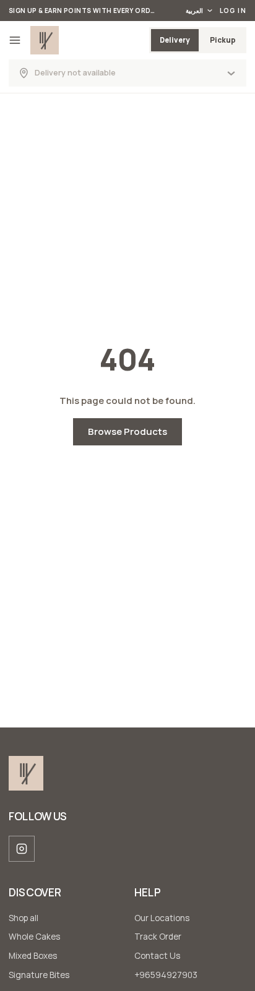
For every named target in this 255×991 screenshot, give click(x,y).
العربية (194, 10)
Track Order (157, 936)
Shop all (23, 918)
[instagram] (22, 849)
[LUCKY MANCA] (44, 40)
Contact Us (157, 955)
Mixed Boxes (33, 955)
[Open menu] (14, 40)
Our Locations (161, 918)
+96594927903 (165, 974)
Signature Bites (39, 974)
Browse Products (127, 431)
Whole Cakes (34, 936)
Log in (233, 10)
